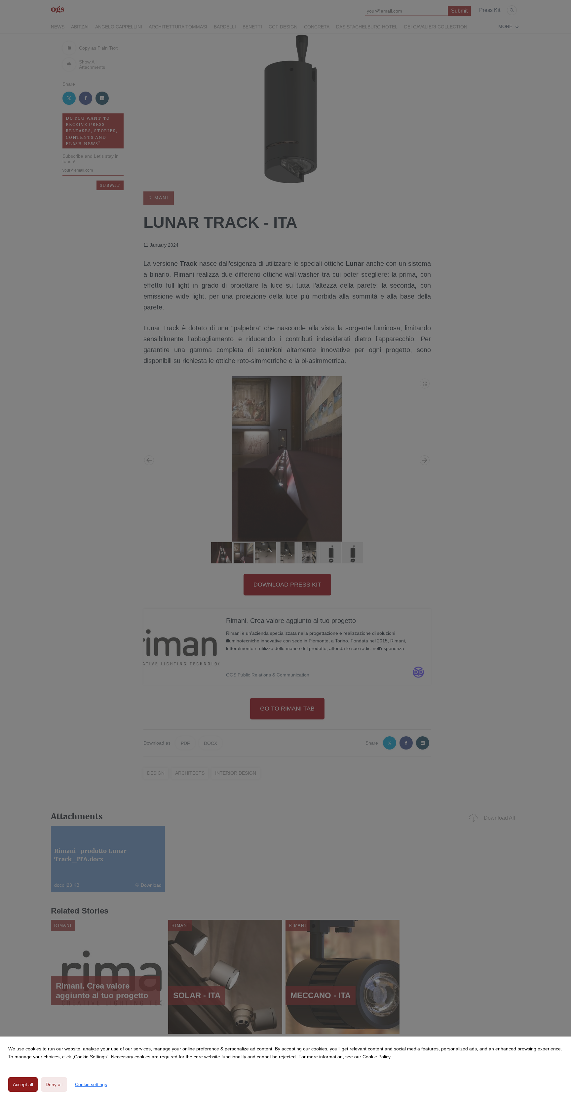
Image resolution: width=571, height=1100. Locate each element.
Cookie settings (91, 1084)
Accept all (23, 1084)
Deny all (54, 1084)
